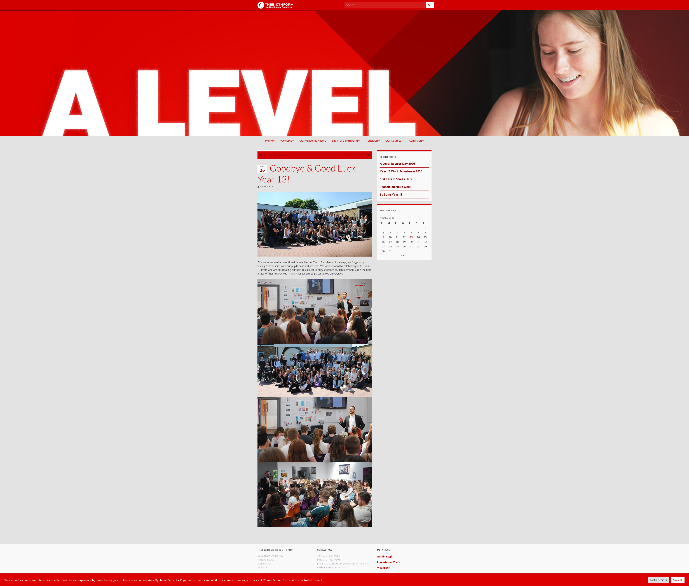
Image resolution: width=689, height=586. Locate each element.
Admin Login (385, 556)
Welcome (286, 140)
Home (269, 140)
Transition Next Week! (396, 187)
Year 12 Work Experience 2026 (401, 171)
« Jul (402, 255)
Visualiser (383, 567)
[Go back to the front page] (344, 73)
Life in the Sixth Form (345, 140)
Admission (415, 140)
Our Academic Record (312, 140)
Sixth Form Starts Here (396, 179)
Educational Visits (388, 562)
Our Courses (393, 140)
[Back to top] (680, 577)
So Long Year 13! (391, 194)
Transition (371, 140)
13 (411, 237)
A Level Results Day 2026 (397, 164)
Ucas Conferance (355, 155)
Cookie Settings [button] (658, 580)
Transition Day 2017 (275, 155)
